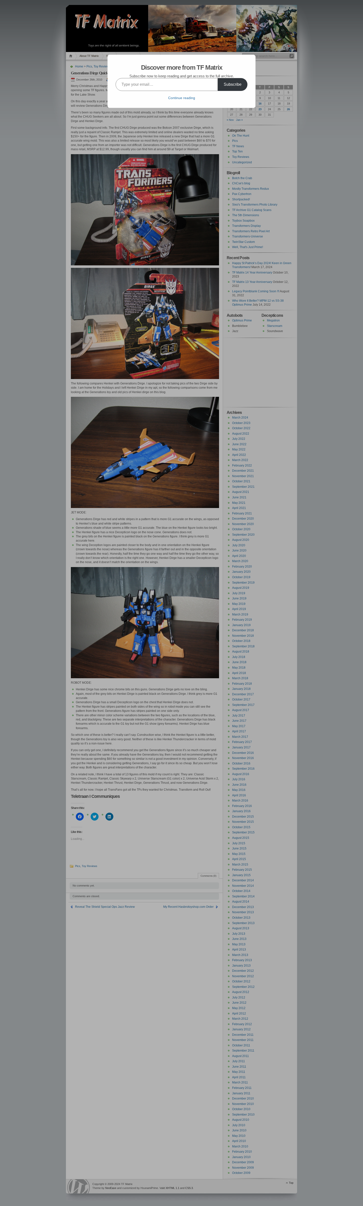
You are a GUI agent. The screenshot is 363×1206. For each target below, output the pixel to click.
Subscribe (233, 84)
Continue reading (181, 98)
